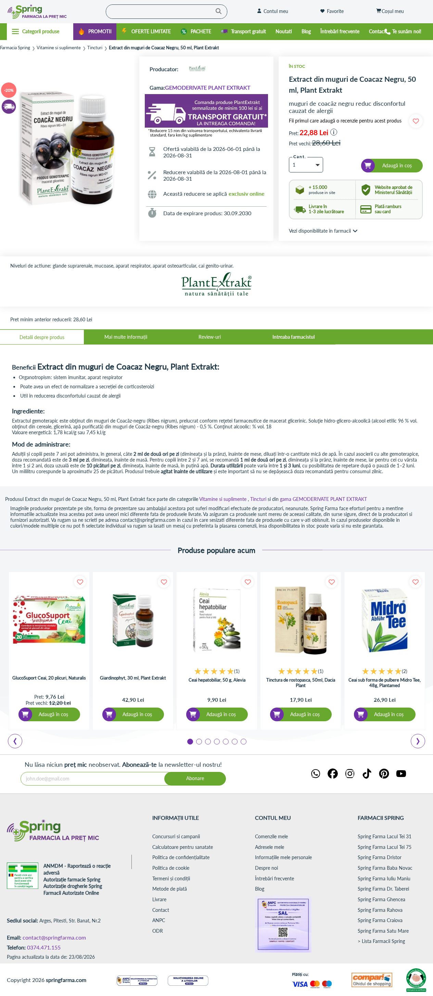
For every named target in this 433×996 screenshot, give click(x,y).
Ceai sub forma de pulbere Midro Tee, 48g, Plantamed (384, 682)
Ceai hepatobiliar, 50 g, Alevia (217, 680)
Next (419, 742)
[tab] (42, 337)
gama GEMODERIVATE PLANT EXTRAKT (323, 499)
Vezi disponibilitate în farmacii (320, 231)
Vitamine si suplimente (59, 47)
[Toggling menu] (40, 31)
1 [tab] (189, 741)
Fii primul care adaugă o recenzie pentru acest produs (345, 121)
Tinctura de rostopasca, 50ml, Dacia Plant (300, 682)
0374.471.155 (44, 947)
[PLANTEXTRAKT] (197, 69)
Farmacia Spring (15, 47)
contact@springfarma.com (54, 937)
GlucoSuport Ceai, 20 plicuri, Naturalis (49, 678)
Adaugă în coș (53, 714)
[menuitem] (94, 31)
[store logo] (50, 11)
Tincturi (94, 47)
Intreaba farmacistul (293, 337)
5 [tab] (225, 741)
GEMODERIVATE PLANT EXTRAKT (207, 87)
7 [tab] (243, 741)
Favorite (335, 11)
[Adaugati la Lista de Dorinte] (80, 582)
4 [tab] (216, 741)
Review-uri (210, 337)
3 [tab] (207, 741)
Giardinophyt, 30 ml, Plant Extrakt (133, 678)
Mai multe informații (125, 337)
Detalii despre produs (42, 337)
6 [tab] (234, 741)
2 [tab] (198, 741)
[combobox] (166, 11)
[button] (333, 132)
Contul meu (276, 11)
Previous (18, 742)
